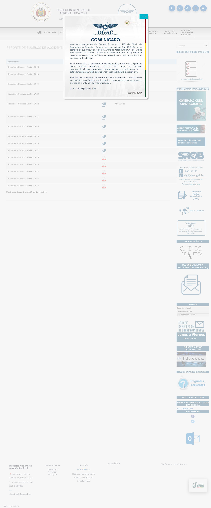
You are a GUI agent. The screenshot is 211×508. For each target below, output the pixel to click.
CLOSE (144, 16)
